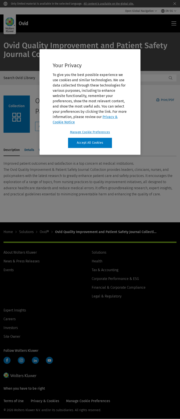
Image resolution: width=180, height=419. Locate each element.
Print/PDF (167, 100)
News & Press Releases (22, 261)
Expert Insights (15, 310)
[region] (90, 102)
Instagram (21, 360)
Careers (10, 319)
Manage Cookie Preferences (90, 132)
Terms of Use (14, 401)
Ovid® (44, 232)
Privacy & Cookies (45, 401)
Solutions (26, 232)
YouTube (49, 360)
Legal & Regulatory (106, 296)
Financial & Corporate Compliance (119, 287)
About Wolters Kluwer (20, 252)
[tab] (12, 150)
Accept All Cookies (90, 143)
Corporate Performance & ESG (115, 279)
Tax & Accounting (105, 270)
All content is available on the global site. (109, 3)
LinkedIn (35, 360)
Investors (11, 328)
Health (97, 261)
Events (9, 270)
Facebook (7, 360)
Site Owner (12, 336)
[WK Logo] (20, 375)
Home (8, 232)
